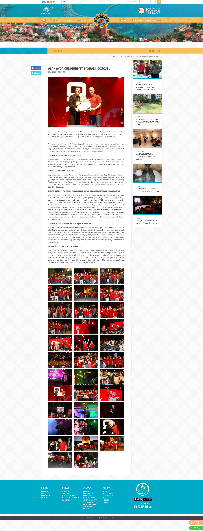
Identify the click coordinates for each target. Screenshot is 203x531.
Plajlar (105, 498)
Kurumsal (86, 491)
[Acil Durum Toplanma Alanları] (61, 8)
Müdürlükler (87, 493)
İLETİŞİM (135, 2)
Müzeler (106, 502)
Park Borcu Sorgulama (70, 498)
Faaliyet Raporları (89, 504)
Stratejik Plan (87, 502)
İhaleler (44, 498)
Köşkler (106, 500)
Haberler (126, 57)
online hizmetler (138, 20)
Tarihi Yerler (108, 493)
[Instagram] (54, 1)
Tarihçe (106, 491)
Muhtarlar (86, 496)
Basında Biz (66, 500)
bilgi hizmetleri (154, 20)
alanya (68, 20)
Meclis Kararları (88, 498)
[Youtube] (48, 1)
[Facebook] (43, 1)
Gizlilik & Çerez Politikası (88, 507)
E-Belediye (66, 493)
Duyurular (45, 493)
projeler (123, 20)
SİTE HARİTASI (126, 2)
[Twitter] (45, 1)
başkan (54, 20)
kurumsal (81, 20)
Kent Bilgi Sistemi (68, 496)
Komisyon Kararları (89, 500)
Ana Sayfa (116, 57)
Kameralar (66, 491)
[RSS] (51, 1)
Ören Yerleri (108, 496)
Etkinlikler (45, 496)
